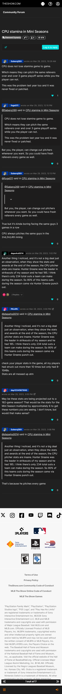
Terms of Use (31, 574)
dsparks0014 (17, 253)
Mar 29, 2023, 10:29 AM (44, 61)
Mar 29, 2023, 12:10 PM (41, 105)
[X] (3, 515)
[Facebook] (21, 515)
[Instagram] (12, 515)
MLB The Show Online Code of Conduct (31, 591)
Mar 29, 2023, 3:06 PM (44, 429)
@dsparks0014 (10, 313)
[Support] (50, 3)
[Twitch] (40, 515)
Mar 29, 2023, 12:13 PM (44, 173)
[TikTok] (59, 515)
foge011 (14, 105)
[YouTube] (31, 515)
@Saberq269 (9, 110)
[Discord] (49, 515)
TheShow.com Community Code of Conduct (31, 585)
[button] (4, 690)
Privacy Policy (31, 580)
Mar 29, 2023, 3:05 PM (22, 394)
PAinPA (14, 309)
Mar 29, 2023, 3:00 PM (40, 309)
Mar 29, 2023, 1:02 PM (45, 253)
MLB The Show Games (31, 596)
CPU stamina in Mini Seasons (42, 110)
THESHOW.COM (11, 3)
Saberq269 (16, 61)
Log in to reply (50, 47)
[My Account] (58, 3)
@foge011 (7, 178)
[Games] (43, 3)
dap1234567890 (19, 390)
